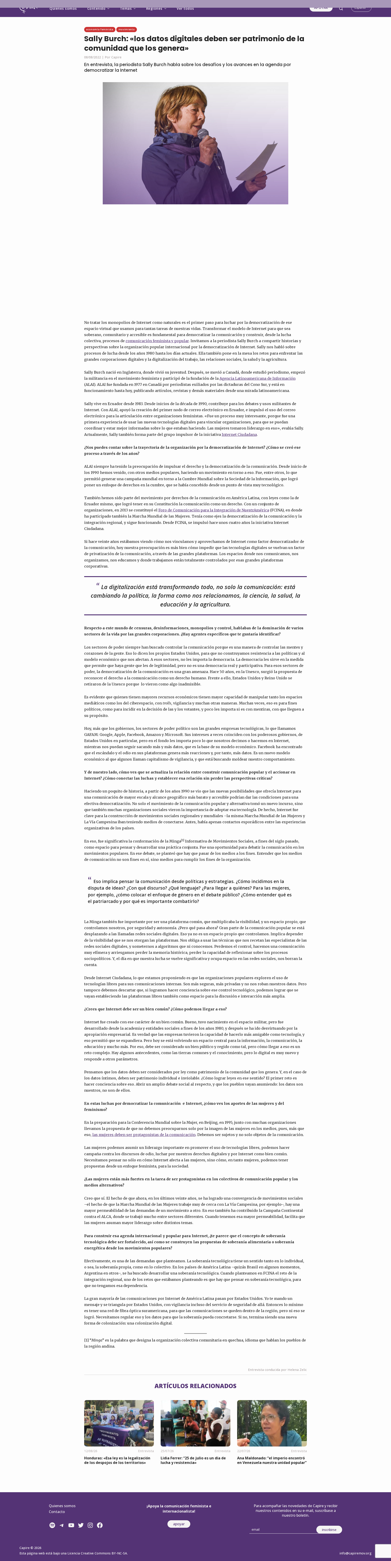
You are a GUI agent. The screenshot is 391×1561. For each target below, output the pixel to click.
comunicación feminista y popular (157, 341)
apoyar (179, 1523)
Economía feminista (99, 29)
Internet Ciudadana (239, 434)
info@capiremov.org (355, 1553)
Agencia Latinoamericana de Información (257, 378)
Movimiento (127, 29)
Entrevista (146, 1451)
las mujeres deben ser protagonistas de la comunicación (144, 1134)
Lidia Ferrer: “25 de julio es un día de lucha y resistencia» (193, 1460)
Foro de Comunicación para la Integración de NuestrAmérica (213, 510)
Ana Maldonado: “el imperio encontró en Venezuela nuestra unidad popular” (272, 1460)
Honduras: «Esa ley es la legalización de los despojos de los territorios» (117, 1460)
